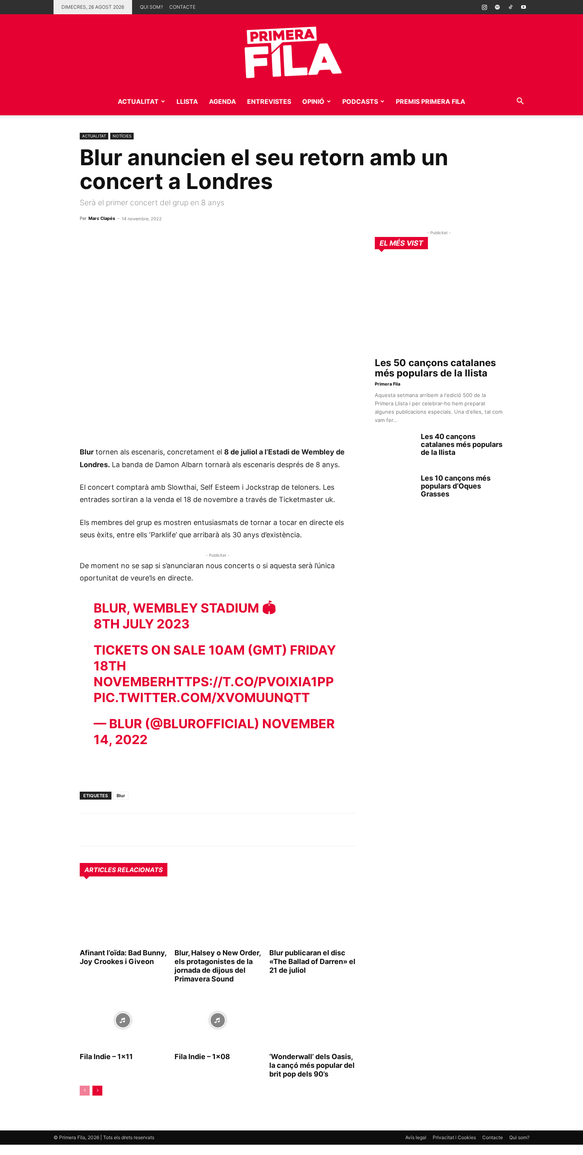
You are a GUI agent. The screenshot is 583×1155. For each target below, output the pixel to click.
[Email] (161, 830)
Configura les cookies (445, 1143)
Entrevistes (269, 101)
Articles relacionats (123, 870)
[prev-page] (85, 1091)
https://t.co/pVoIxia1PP (250, 681)
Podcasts (360, 101)
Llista (187, 101)
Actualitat (138, 101)
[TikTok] (510, 7)
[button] (519, 102)
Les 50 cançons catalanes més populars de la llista (435, 368)
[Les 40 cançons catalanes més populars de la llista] (394, 446)
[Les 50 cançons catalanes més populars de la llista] (439, 306)
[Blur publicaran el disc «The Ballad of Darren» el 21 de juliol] (312, 916)
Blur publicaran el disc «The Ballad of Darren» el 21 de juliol (312, 961)
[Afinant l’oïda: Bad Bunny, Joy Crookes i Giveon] (123, 916)
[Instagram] (484, 7)
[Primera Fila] (291, 51)
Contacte (182, 7)
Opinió (313, 101)
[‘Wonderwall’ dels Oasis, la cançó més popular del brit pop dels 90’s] (312, 1020)
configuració (322, 1146)
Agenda (222, 101)
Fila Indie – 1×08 (202, 1056)
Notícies (122, 136)
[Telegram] (106, 830)
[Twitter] (124, 830)
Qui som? (151, 7)
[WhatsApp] (88, 830)
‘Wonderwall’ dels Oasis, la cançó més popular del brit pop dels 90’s (312, 1065)
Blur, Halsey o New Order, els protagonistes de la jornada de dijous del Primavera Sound (218, 966)
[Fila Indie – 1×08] (218, 1020)
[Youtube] (523, 7)
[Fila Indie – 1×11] (123, 1020)
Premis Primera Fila (430, 101)
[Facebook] (142, 830)
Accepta (380, 1143)
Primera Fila (387, 384)
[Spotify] (497, 7)
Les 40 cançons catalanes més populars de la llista (461, 444)
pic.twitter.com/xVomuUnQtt (202, 697)
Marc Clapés (101, 218)
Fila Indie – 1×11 (106, 1056)
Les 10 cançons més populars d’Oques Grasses (456, 486)
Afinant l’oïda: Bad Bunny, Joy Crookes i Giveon (123, 957)
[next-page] (97, 1091)
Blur (121, 795)
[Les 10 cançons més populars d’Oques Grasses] (394, 488)
